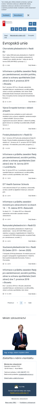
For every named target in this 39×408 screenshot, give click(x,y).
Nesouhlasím (18, 15)
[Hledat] (34, 24)
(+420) (22, 372)
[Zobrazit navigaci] (30, 24)
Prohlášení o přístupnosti (27, 402)
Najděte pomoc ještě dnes (18, 393)
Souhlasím (6, 15)
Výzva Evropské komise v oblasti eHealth (18, 109)
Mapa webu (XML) (10, 402)
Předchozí (11, 303)
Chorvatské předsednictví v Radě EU (18, 50)
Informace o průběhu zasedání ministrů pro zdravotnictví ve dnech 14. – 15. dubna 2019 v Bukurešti (19, 205)
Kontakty (32, 29)
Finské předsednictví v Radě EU (17, 135)
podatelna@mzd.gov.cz (26, 374)
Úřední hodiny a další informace (14, 378)
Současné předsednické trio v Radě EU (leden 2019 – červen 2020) (19, 249)
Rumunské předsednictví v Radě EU (19, 225)
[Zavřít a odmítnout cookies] (28, 15)
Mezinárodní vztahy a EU (17, 35)
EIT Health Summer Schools (16, 184)
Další (29, 303)
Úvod (5, 35)
